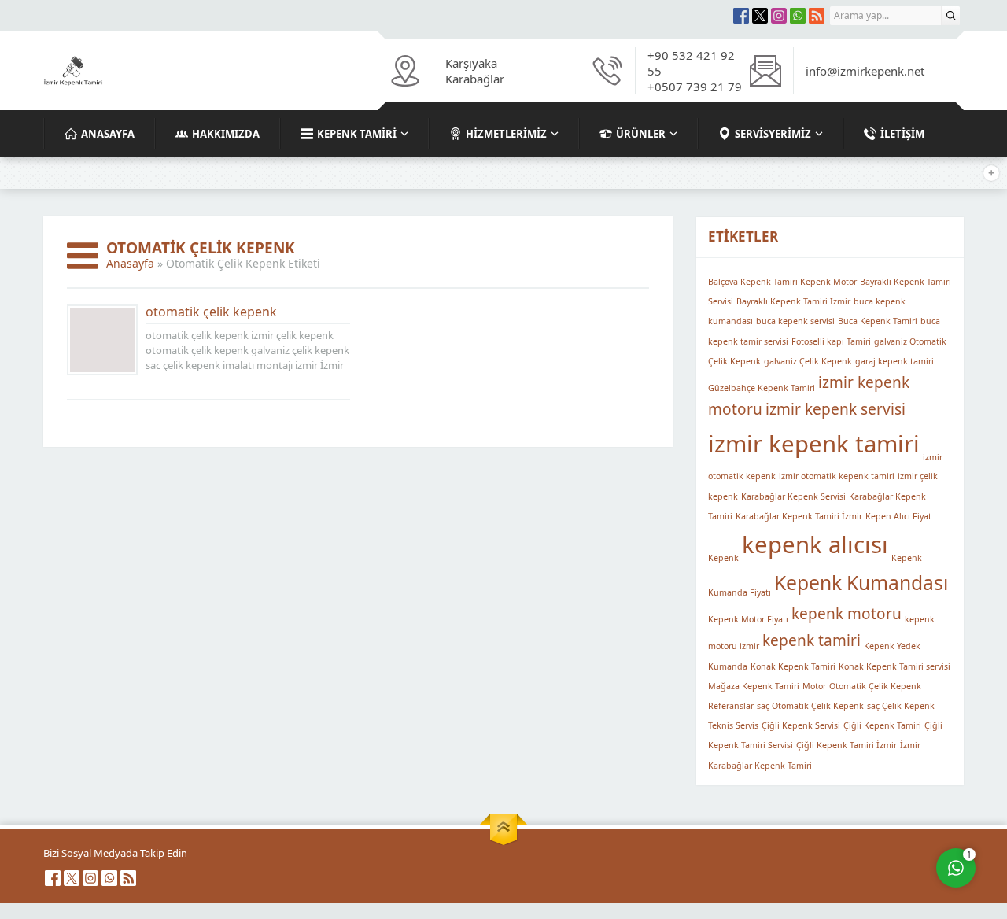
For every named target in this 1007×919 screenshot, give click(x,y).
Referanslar (731, 705)
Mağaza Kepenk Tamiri (753, 686)
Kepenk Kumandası (861, 583)
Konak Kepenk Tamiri (793, 666)
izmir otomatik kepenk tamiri (836, 476)
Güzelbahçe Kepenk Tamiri (761, 387)
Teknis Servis (733, 725)
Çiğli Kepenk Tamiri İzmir (846, 745)
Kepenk (723, 557)
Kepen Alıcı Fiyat (898, 516)
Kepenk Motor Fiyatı (748, 619)
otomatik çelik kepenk (211, 311)
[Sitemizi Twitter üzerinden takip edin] (760, 16)
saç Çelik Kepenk (901, 705)
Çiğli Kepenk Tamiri (882, 725)
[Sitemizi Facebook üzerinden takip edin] (741, 16)
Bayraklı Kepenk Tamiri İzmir (793, 301)
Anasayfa (130, 263)
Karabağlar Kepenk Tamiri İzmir (799, 516)
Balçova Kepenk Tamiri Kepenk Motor (782, 281)
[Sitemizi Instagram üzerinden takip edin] (779, 16)
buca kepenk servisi (795, 321)
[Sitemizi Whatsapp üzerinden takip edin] (798, 16)
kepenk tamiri (811, 640)
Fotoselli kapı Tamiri (831, 341)
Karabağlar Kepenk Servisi (793, 496)
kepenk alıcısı (815, 544)
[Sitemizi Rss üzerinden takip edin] (816, 16)
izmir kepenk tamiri (814, 444)
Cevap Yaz (857, 800)
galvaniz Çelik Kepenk (808, 361)
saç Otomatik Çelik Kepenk (810, 705)
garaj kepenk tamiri (894, 361)
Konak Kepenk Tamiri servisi (894, 666)
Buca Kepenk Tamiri (877, 321)
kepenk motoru (846, 613)
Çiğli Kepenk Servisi (801, 725)
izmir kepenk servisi (835, 409)
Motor (814, 686)
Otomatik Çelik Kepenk (875, 686)
